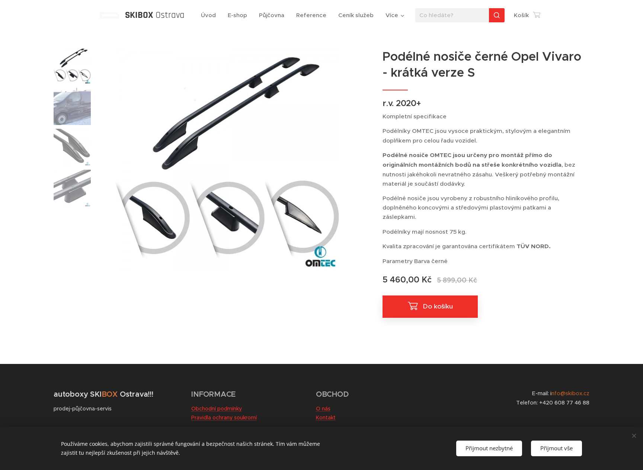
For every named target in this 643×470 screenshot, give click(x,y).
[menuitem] (210, 15)
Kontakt (326, 417)
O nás (323, 408)
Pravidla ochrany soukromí (224, 417)
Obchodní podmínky (216, 408)
